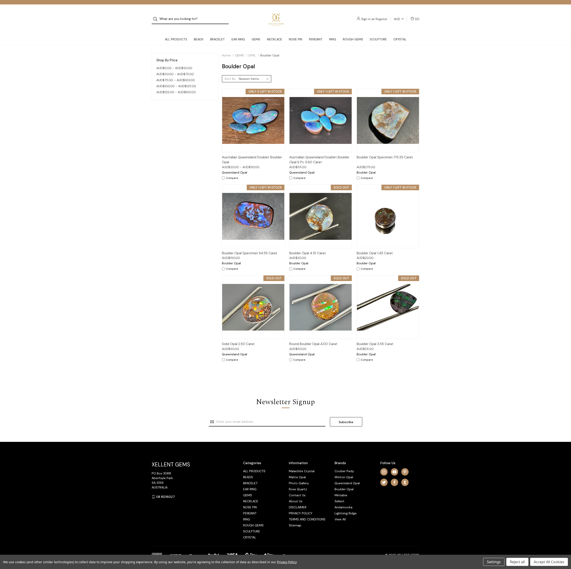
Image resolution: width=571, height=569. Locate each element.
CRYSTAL (399, 39)
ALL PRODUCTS (176, 39)
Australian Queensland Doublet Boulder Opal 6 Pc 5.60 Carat (319, 160)
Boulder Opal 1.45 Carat (375, 253)
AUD (397, 19)
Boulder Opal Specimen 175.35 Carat (385, 157)
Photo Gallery (299, 483)
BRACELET (217, 39)
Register (381, 19)
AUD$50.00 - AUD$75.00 (175, 74)
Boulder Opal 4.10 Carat (307, 253)
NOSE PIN (295, 39)
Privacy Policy (286, 562)
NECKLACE (274, 39)
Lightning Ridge (346, 513)
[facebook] (394, 482)
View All (340, 519)
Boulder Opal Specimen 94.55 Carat (249, 253)
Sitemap (295, 525)
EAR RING (238, 39)
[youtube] (394, 472)
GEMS (256, 39)
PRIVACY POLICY (300, 513)
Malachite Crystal (301, 471)
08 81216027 (165, 497)
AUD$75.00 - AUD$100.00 (175, 80)
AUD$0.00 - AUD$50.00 (174, 68)
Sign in (366, 19)
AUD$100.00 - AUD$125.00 (176, 86)
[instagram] (384, 472)
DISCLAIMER (297, 507)
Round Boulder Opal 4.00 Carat (313, 344)
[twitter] (384, 482)
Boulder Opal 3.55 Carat (375, 344)
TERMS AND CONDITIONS (307, 519)
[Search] (157, 19)
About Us (295, 501)
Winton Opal (344, 477)
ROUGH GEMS (353, 39)
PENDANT (316, 39)
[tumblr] (405, 482)
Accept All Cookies (549, 561)
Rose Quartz (298, 489)
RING (332, 39)
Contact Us (297, 495)
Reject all (517, 561)
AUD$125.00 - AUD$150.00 (176, 92)
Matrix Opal (297, 477)
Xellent (339, 501)
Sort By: (230, 79)
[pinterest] (405, 472)
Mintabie (341, 495)
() (416, 19)
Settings (494, 561)
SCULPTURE (378, 39)
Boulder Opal (344, 489)
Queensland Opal (347, 483)
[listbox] (254, 78)
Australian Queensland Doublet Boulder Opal (252, 160)
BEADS (198, 39)
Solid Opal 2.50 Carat (238, 344)
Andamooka (343, 507)
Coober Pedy (344, 471)
